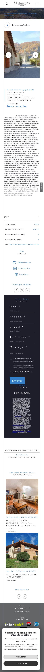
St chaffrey (29, 10)
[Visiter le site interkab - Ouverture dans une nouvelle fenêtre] (14, 624)
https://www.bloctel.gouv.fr (18, 425)
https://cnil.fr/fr (18, 416)
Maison (6, 12)
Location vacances (17, 10)
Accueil (6, 10)
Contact (41, 187)
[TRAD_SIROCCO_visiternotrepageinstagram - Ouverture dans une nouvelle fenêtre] (25, 596)
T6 (11, 12)
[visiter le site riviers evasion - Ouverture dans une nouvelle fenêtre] (36, 624)
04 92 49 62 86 (22, 393)
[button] (35, 55)
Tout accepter (21, 663)
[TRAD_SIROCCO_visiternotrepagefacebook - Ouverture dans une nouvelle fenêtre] (19, 596)
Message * (18, 347)
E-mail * (17, 327)
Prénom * (17, 317)
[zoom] (22, 78)
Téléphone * (20, 337)
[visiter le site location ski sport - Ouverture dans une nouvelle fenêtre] (28, 624)
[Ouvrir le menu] (37, 4)
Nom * (15, 306)
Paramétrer (21, 657)
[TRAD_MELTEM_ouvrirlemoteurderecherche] (7, 3)
